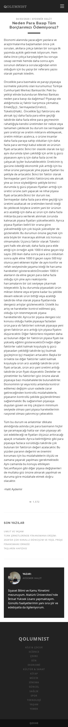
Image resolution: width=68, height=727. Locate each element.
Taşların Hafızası (15, 548)
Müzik (34, 678)
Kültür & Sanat (34, 669)
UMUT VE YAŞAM (14, 531)
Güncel (34, 686)
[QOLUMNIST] (15, 6)
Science (34, 651)
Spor (34, 695)
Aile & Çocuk (34, 647)
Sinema (34, 682)
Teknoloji (34, 700)
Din (33, 660)
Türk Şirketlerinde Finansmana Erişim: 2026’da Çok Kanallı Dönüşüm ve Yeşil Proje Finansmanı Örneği (33, 540)
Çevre (34, 656)
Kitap (34, 673)
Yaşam (34, 704)
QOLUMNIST (34, 639)
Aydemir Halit (42, 18)
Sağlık (34, 691)
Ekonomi (34, 664)
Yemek (34, 708)
